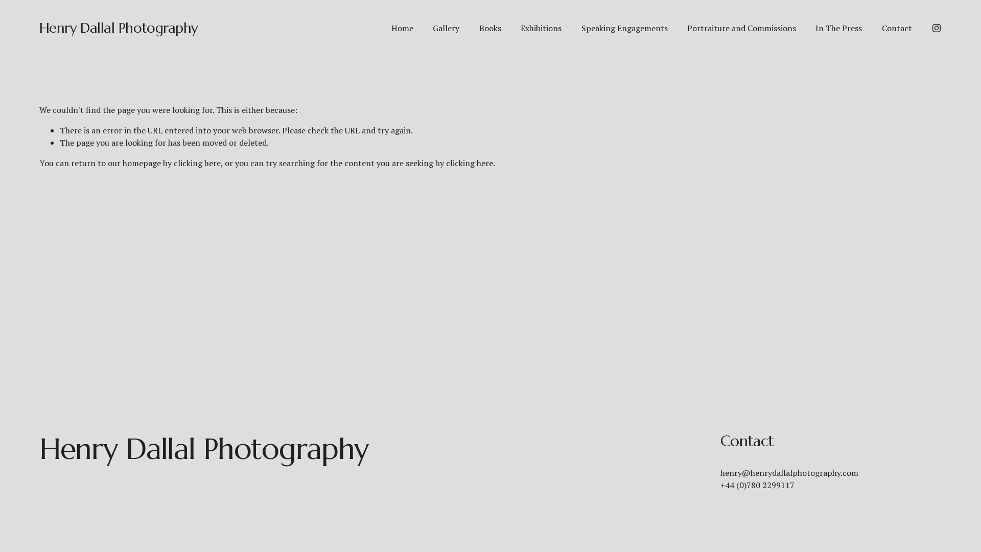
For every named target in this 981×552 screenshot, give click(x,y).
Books (490, 28)
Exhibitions (541, 28)
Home (402, 28)
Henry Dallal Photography (118, 28)
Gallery (446, 28)
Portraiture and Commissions (741, 28)
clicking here (197, 163)
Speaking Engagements (624, 28)
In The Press (838, 28)
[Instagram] (936, 28)
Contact (897, 28)
